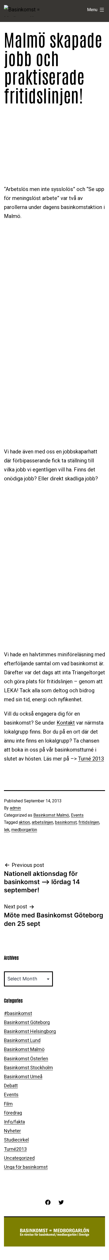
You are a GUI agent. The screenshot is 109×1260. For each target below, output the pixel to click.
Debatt (11, 1085)
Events (77, 815)
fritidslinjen (89, 822)
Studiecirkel (16, 1140)
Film (8, 1104)
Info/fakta (14, 1122)
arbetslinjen (42, 822)
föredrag (13, 1113)
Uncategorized (19, 1158)
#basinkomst (18, 1013)
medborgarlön (24, 829)
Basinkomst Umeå (23, 1076)
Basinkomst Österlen (26, 1058)
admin (15, 808)
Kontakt (66, 723)
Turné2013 (15, 1149)
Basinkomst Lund (22, 1040)
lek (7, 829)
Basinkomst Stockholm (28, 1067)
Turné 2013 (91, 759)
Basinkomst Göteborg (27, 1022)
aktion (24, 822)
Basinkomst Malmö (51, 815)
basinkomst (66, 822)
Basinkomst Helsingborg (30, 1031)
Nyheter (12, 1131)
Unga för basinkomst (26, 1167)
